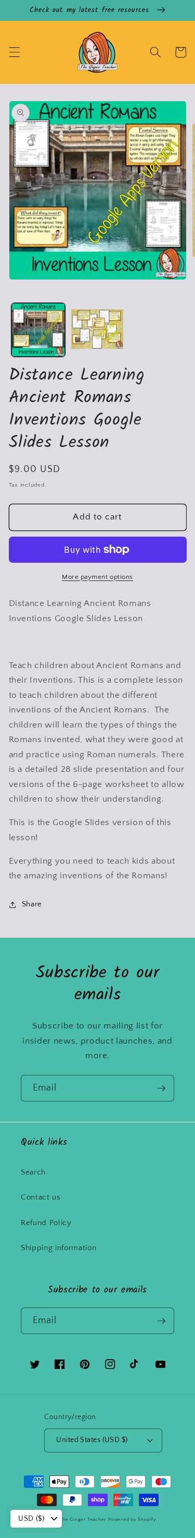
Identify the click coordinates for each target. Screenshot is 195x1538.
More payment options (97, 576)
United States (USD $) (91, 1440)
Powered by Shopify (132, 1519)
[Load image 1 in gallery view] (38, 330)
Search (33, 1172)
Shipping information (58, 1247)
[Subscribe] (161, 1088)
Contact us (41, 1197)
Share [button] (32, 904)
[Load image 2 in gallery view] (97, 330)
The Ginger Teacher (82, 1519)
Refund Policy (46, 1222)
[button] (14, 52)
